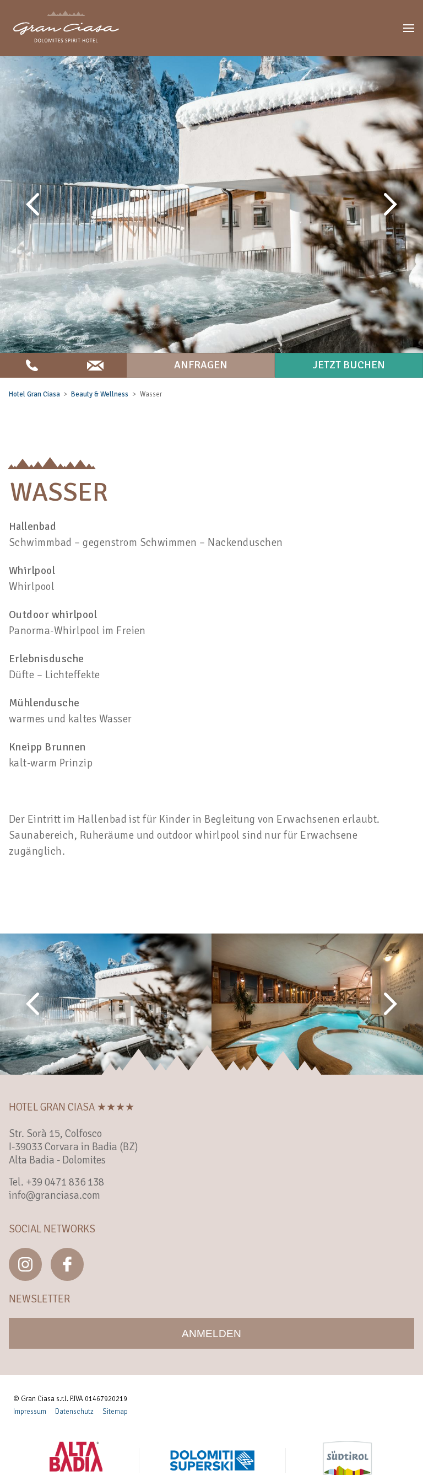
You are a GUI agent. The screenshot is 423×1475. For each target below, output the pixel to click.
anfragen (200, 365)
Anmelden (211, 1333)
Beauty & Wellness (99, 394)
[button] (409, 28)
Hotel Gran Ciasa (34, 394)
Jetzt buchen (349, 365)
